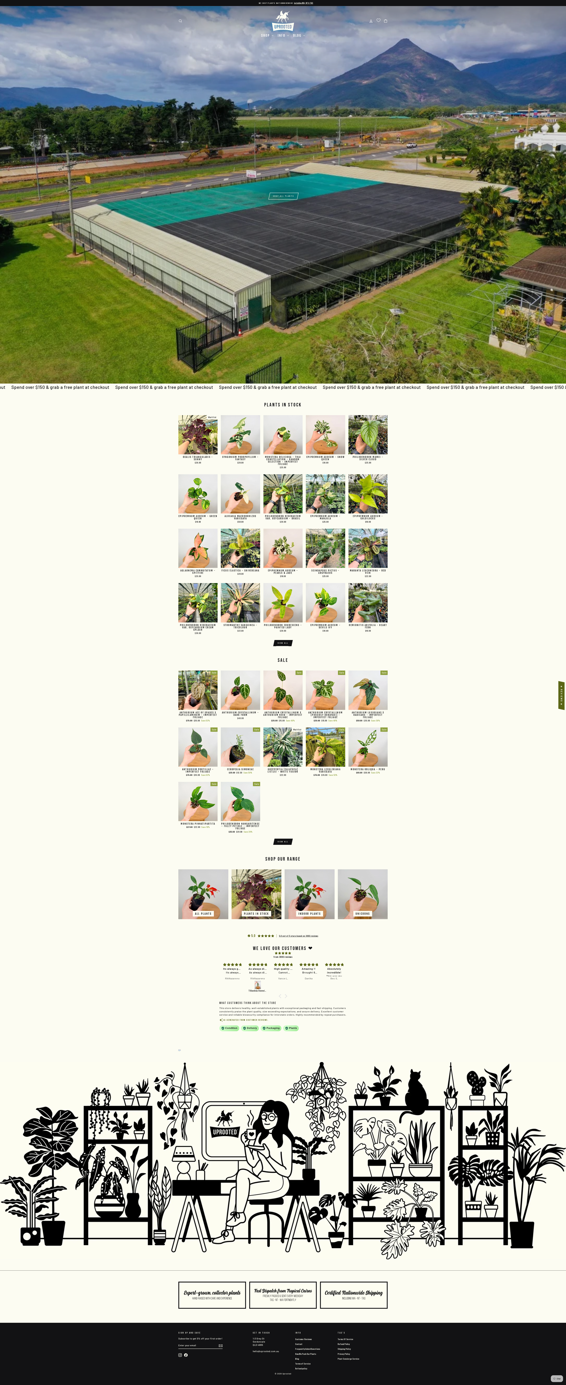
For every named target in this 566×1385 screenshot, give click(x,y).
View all (283, 643)
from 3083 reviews (282, 956)
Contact (298, 1344)
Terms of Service (303, 1363)
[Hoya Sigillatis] (309, 985)
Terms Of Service (345, 1339)
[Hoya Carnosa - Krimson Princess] (284, 985)
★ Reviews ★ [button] (561, 696)
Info (282, 35)
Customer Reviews (303, 1339)
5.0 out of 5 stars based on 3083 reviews (298, 935)
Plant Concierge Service (348, 1359)
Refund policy (301, 1368)
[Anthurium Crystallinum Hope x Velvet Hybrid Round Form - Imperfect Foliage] (335, 985)
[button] (281, 996)
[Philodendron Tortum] (233, 985)
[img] (283, 953)
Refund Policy (344, 1344)
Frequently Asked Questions (307, 1349)
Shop (266, 35)
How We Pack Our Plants (305, 1354)
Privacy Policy (344, 1354)
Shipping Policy (344, 1349)
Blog (298, 35)
